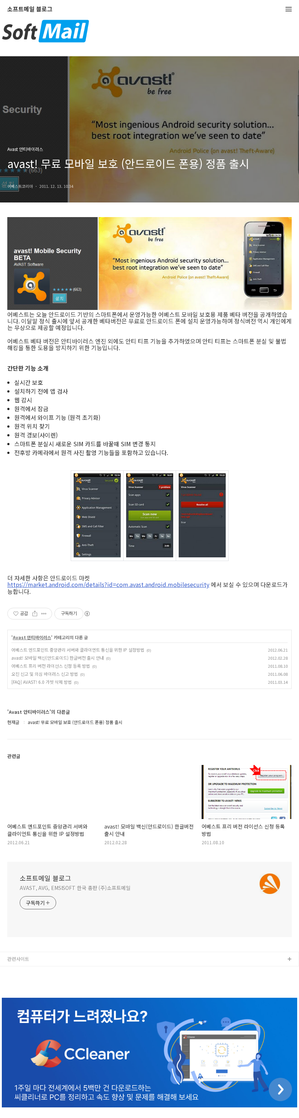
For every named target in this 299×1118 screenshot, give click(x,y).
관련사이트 (18, 958)
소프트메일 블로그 (30, 9)
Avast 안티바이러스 (32, 637)
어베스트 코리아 (24, 971)
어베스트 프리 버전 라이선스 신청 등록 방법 (50, 666)
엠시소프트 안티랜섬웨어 (32, 982)
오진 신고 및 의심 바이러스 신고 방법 (44, 674)
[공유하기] (34, 613)
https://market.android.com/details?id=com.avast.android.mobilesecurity (108, 584)
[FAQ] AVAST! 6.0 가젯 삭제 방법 (41, 682)
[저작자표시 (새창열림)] (87, 614)
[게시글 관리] (43, 613)
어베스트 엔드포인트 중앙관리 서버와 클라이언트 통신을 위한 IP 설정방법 (77, 650)
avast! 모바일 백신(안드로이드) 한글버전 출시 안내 (57, 658)
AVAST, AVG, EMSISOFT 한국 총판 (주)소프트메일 (75, 887)
